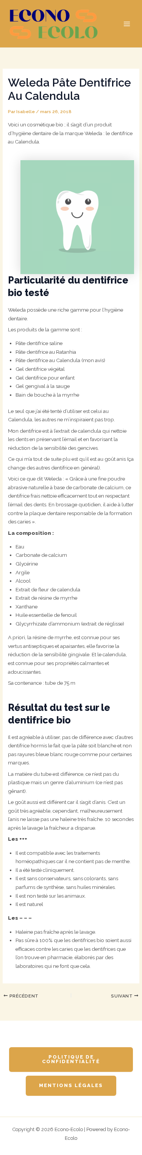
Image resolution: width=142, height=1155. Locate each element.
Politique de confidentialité (71, 1059)
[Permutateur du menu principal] (127, 24)
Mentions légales (71, 1085)
